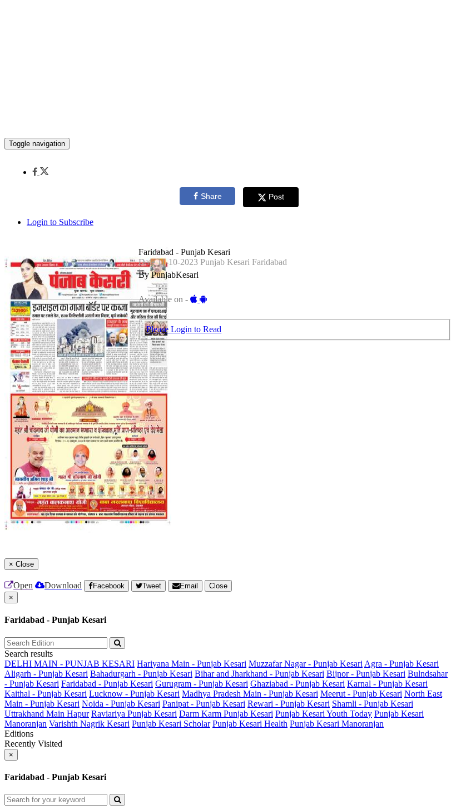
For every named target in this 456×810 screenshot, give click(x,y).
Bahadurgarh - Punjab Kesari (141, 673)
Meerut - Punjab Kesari (361, 693)
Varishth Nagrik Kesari (89, 723)
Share (211, 196)
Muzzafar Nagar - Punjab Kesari (306, 663)
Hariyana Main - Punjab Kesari (191, 663)
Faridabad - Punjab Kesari (107, 683)
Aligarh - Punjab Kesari (46, 673)
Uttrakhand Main (35, 713)
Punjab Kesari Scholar (171, 723)
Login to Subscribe (60, 222)
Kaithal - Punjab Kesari (45, 693)
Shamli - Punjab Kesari (372, 703)
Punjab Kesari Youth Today (323, 713)
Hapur (78, 713)
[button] (40, 172)
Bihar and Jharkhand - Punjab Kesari (259, 673)
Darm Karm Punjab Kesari (226, 713)
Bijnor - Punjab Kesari (365, 673)
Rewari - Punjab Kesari (288, 703)
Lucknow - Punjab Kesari (134, 693)
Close (218, 586)
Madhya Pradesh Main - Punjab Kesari (250, 693)
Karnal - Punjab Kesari (387, 683)
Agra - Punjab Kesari (401, 663)
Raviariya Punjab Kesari (134, 713)
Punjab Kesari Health (250, 723)
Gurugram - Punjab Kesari (201, 683)
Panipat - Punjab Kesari (203, 703)
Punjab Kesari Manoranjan (337, 723)
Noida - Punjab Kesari (121, 703)
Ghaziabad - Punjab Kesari (297, 683)
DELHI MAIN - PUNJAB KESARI (69, 663)
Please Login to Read (183, 329)
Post (276, 196)
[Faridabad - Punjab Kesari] (228, 121)
